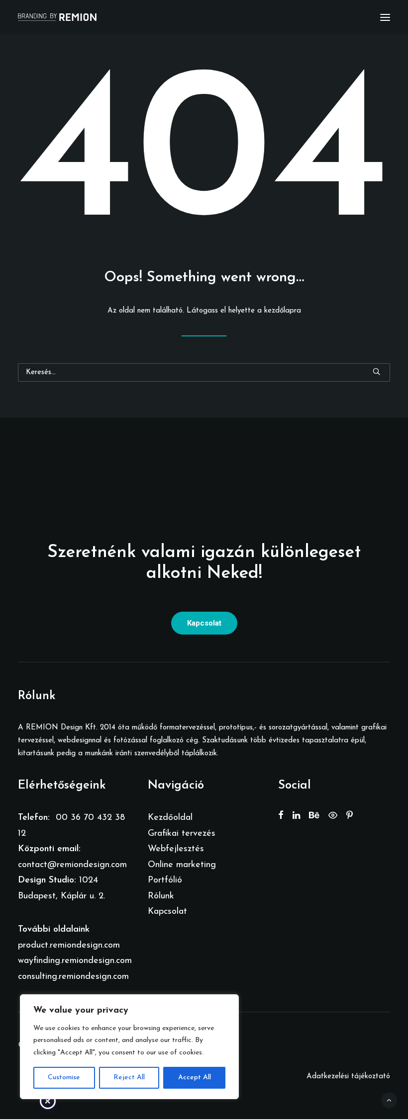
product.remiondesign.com (69, 945)
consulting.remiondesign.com (73, 976)
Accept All (194, 1077)
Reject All (129, 1077)
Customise (64, 1077)
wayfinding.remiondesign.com (75, 961)
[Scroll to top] (389, 1100)
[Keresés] (204, 372)
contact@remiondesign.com (72, 865)
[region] (129, 1047)
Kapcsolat (167, 911)
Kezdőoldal (170, 817)
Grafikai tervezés (181, 833)
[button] (385, 17)
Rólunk (161, 896)
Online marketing (182, 865)
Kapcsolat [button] (204, 623)
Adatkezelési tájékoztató (348, 1076)
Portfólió (165, 880)
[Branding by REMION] (57, 17)
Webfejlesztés (176, 849)
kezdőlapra (282, 311)
